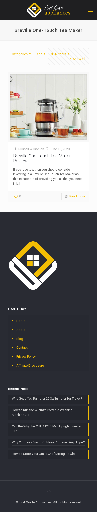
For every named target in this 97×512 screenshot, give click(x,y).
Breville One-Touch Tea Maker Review (42, 158)
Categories (20, 54)
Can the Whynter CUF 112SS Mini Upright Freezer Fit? (46, 428)
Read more (77, 196)
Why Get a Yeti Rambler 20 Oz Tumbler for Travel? (47, 398)
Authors (60, 54)
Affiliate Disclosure (30, 365)
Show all (79, 59)
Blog (19, 339)
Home (20, 321)
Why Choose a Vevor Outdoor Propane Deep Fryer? (48, 442)
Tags (38, 54)
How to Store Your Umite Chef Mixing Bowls (43, 454)
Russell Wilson (29, 149)
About (20, 330)
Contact (22, 347)
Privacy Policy (26, 356)
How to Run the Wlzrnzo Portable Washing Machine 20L (42, 412)
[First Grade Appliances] (48, 9)
